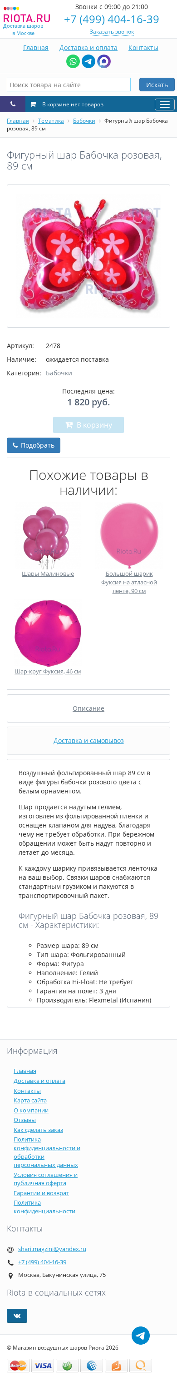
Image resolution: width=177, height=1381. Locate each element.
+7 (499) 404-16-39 (111, 18)
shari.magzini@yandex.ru (52, 1249)
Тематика (51, 121)
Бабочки (84, 121)
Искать (157, 84)
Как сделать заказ (38, 1130)
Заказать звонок (112, 31)
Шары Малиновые (48, 573)
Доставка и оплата (88, 47)
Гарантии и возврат (41, 1193)
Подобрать (36, 445)
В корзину (93, 425)
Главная (36, 47)
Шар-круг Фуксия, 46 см (48, 671)
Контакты (143, 47)
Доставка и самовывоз (89, 740)
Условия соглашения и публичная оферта (46, 1179)
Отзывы (25, 1120)
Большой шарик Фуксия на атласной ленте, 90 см (129, 581)
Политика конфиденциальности (44, 1206)
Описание (88, 708)
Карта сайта (30, 1100)
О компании (31, 1110)
